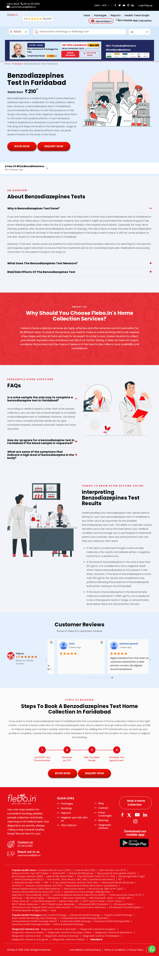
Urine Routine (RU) (85, 870)
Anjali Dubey (134, 643)
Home (7, 63)
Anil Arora (81, 643)
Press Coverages (105, 814)
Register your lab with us (74, 819)
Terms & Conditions (115, 949)
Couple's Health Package (118, 915)
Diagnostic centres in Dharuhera (113, 932)
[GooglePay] (134, 842)
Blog (101, 803)
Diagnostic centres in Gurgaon (97, 929)
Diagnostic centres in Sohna (28, 932)
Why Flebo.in (68, 825)
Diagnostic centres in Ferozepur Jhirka (69, 932)
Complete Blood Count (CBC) (54, 870)
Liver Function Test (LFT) (112, 870)
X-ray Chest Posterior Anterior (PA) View (75, 882)
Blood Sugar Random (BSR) (27, 876)
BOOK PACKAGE (70, 54)
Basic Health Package (54, 915)
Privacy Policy (136, 949)
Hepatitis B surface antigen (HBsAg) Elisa (87, 891)
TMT (46, 882)
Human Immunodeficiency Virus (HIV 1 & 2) (36, 891)
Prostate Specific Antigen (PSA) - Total (34, 910)
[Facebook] (122, 814)
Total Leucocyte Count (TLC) (125, 894)
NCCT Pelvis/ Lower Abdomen (58, 904)
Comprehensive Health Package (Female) (84, 918)
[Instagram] (135, 821)
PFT (120, 879)
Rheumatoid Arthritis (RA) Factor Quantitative (92, 885)
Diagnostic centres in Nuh (26, 935)
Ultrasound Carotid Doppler (125, 907)
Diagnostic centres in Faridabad (101, 935)
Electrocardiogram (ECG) (29, 879)
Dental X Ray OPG (69, 901)
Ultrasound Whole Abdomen (118, 882)
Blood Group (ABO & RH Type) (106, 888)
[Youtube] (137, 814)
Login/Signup (145, 5)
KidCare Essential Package (68, 924)
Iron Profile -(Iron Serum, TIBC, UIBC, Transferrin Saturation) (81, 879)
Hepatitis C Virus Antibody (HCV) (30, 894)
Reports (66, 813)
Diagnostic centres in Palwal (68, 939)
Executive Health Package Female (31, 924)
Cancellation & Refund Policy (85, 949)
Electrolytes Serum (74, 888)
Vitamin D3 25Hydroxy (80, 873)
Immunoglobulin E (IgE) (131, 876)
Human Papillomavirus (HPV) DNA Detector (36, 888)
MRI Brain (17, 898)
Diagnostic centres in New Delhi (58, 929)
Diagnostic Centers (104, 826)
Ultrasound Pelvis (123, 904)
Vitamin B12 (58, 873)
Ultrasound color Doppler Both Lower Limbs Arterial (41, 907)
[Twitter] (130, 814)
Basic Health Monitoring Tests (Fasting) (34, 918)
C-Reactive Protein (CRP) (26, 882)
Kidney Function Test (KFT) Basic (30, 873)
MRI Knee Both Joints (101, 898)
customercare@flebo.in (23, 7)
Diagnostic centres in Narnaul (62, 935)
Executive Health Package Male (112, 921)
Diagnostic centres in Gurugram (30, 939)
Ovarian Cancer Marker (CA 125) (43, 885)
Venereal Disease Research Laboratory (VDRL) (79, 894)
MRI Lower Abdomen (74, 898)
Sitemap (103, 820)
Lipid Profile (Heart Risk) (60, 876)
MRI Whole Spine (35, 898)
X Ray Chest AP (20, 901)
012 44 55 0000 (31, 3)
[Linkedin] (145, 814)
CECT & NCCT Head (93, 901)
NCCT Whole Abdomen (25, 904)
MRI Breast (54, 898)
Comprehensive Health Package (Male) (34, 921)
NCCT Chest (115, 901)
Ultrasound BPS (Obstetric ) (94, 904)
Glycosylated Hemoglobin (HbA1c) (116, 873)
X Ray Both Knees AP (43, 901)
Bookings (66, 808)
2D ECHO (17, 885)
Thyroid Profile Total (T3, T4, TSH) (96, 876)
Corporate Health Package (75, 921)
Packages (67, 803)
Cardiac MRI (123, 898)
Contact (103, 808)
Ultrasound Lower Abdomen (90, 907)
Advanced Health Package (85, 915)
